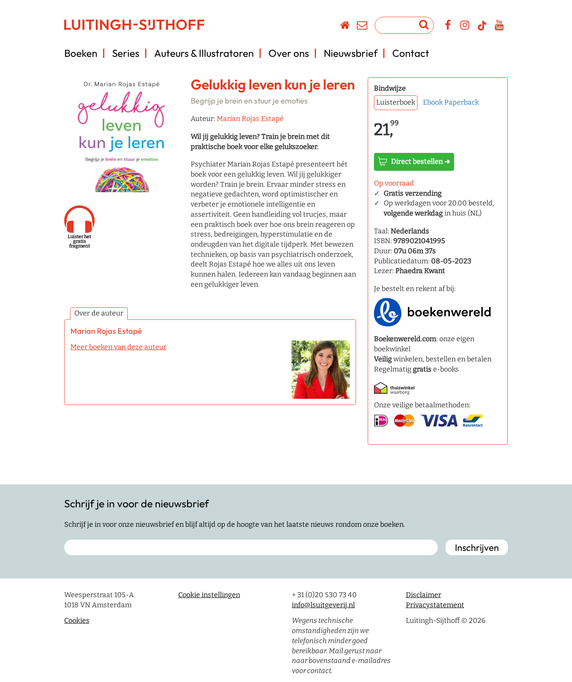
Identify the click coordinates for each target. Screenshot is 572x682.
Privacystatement (435, 605)
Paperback (461, 102)
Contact (410, 53)
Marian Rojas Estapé (250, 118)
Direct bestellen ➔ (420, 161)
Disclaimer (423, 595)
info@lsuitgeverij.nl (323, 605)
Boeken (80, 53)
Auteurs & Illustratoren (204, 53)
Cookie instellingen (209, 595)
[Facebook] (448, 26)
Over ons (288, 53)
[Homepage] (345, 26)
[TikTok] (482, 29)
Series (125, 53)
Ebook (433, 102)
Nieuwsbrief (350, 53)
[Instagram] (465, 26)
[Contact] (362, 26)
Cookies (76, 620)
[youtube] (499, 26)
